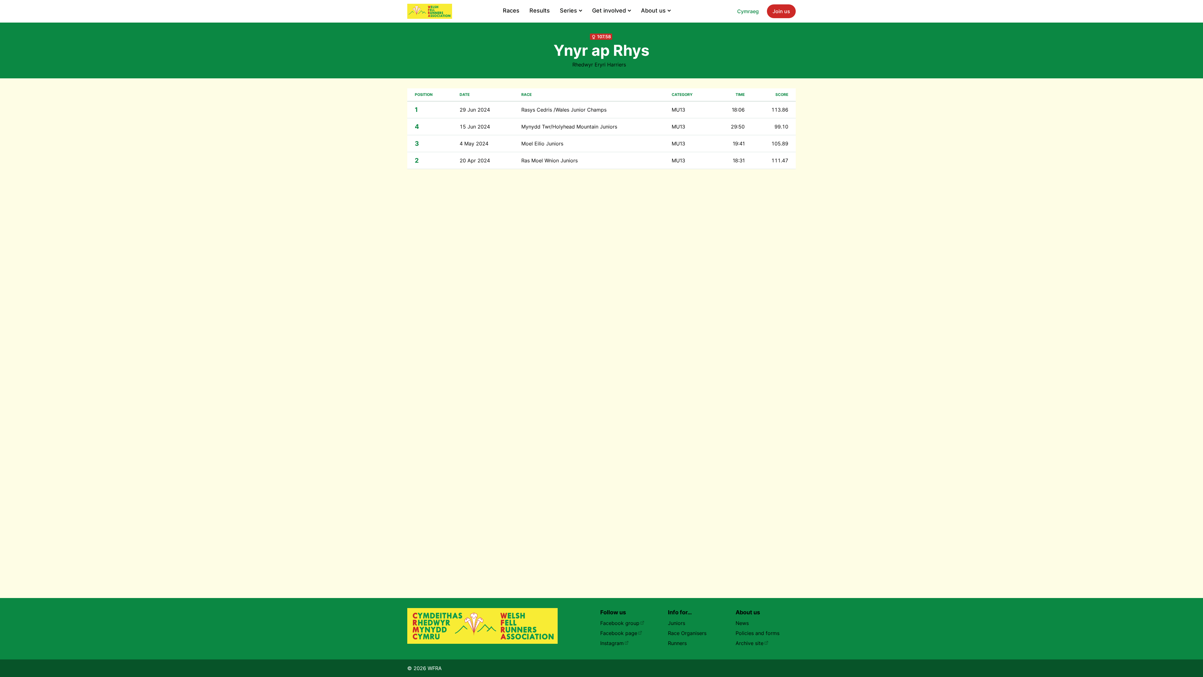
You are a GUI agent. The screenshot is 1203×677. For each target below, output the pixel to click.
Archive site (749, 643)
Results (539, 10)
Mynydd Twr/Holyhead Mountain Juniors (569, 126)
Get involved (609, 10)
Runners (677, 643)
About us (653, 10)
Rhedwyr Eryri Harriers (599, 64)
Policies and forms (757, 633)
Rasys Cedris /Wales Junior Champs (564, 110)
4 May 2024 (474, 143)
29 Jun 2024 (475, 110)
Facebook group (619, 623)
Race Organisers (687, 633)
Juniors (676, 623)
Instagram (612, 643)
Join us (781, 11)
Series (568, 10)
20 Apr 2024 (475, 160)
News (742, 623)
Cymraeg (748, 11)
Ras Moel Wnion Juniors (549, 160)
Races (511, 10)
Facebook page (618, 633)
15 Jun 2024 (475, 126)
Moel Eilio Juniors (542, 143)
